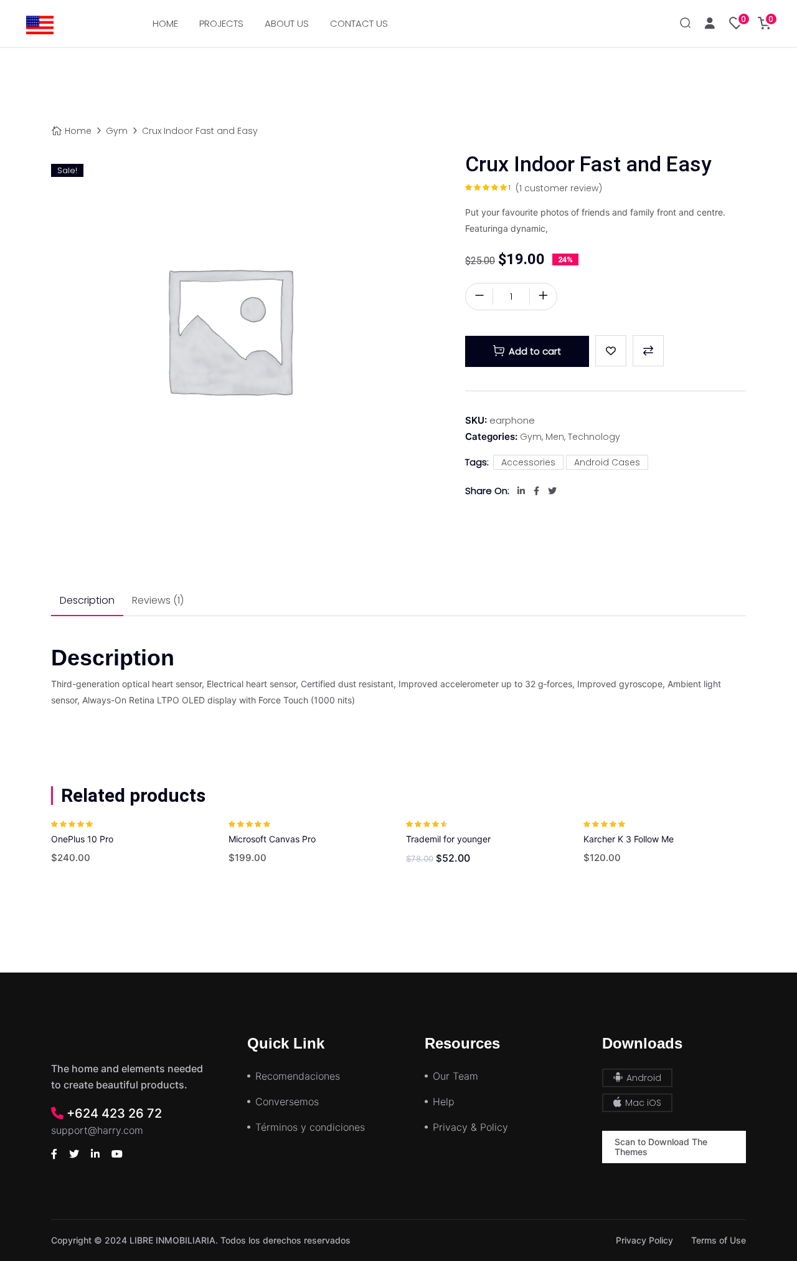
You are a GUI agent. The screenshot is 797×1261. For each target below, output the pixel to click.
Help (444, 1101)
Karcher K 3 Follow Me (628, 839)
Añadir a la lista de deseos (611, 351)
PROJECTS (221, 23)
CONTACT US (359, 23)
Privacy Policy (644, 1240)
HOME (165, 23)
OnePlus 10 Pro (82, 839)
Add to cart (535, 351)
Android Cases (607, 462)
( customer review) (559, 188)
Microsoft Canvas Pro (272, 839)
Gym (117, 131)
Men (554, 437)
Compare (648, 351)
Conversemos (287, 1101)
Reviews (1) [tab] (158, 600)
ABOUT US (287, 23)
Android (642, 1078)
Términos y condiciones (310, 1127)
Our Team (455, 1076)
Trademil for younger (448, 839)
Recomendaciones (297, 1076)
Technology (594, 437)
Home (78, 131)
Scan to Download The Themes (661, 1146)
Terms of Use (718, 1240)
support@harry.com (97, 1130)
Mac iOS (642, 1103)
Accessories (528, 462)
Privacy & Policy (470, 1127)
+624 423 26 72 (113, 1113)
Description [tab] (87, 600)
